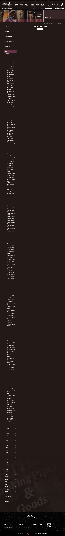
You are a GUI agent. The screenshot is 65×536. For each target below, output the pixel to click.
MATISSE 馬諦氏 (10, 315)
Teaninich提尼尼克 (10, 412)
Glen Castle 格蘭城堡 (10, 249)
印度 (7, 471)
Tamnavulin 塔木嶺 (10, 414)
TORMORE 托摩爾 (10, 406)
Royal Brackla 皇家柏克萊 (11, 365)
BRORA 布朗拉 (9, 122)
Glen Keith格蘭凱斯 (10, 257)
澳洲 (7, 435)
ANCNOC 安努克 (10, 72)
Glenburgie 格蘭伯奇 (10, 251)
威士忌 (6, 51)
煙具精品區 (7, 501)
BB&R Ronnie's (9, 136)
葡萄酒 (6, 479)
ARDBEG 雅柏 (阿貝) (10, 83)
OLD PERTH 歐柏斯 (10, 345)
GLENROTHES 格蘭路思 (11, 229)
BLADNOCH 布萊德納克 (10, 111)
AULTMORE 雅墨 (10, 78)
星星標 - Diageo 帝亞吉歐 (11, 185)
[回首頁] (7, 4)
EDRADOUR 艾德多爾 (11, 179)
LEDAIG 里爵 (9, 297)
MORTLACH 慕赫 (10, 320)
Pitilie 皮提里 (9, 356)
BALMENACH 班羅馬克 (11, 100)
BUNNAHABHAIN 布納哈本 (11, 128)
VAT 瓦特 (8, 421)
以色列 (7, 428)
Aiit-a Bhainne (9, 89)
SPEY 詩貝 (9, 380)
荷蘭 (7, 462)
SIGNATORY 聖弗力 (10, 388)
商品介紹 (47, 23)
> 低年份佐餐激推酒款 (9, 36)
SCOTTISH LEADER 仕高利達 (11, 375)
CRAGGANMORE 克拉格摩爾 (11, 144)
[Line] (36, 524)
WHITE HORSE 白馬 (10, 423)
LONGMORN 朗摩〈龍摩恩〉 (11, 304)
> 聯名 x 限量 (7, 46)
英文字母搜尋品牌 (59, 8)
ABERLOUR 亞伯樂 (10, 70)
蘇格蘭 (7, 53)
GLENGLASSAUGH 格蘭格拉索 (11, 214)
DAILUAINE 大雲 (10, 169)
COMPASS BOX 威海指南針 (11, 153)
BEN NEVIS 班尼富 (10, 102)
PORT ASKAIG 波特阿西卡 (11, 352)
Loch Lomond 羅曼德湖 (11, 306)
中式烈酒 (7, 489)
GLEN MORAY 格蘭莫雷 (10, 226)
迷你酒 (6, 494)
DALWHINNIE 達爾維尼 (11, 173)
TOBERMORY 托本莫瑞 (11, 402)
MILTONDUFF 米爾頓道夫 (11, 318)
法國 (7, 469)
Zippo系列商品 (8, 496)
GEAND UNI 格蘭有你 (10, 247)
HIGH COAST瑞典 (10, 270)
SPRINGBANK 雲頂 (10, 382)
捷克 (7, 459)
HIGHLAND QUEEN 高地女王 (11, 265)
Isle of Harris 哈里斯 (10, 62)
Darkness (8, 187)
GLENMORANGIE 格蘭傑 (11, 223)
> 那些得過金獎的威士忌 (9, 41)
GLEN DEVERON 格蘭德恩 (11, 243)
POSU (60, 530)
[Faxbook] (34, 524)
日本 (7, 438)
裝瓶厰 (7, 474)
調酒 (6, 484)
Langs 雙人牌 (9, 308)
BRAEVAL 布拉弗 (10, 120)
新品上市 (7, 29)
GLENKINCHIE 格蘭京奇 (11, 237)
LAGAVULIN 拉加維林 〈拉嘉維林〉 (10, 293)
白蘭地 (6, 476)
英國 (7, 447)
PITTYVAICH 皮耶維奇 (11, 347)
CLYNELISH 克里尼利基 (10, 141)
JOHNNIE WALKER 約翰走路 (11, 281)
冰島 (7, 450)
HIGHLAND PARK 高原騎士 (11, 262)
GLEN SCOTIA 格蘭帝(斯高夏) (10, 232)
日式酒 (6, 486)
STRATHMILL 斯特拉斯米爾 (11, 396)
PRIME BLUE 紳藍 (10, 354)
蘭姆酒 (6, 491)
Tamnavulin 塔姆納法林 (11, 410)
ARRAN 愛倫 (9, 76)
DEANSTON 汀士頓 (10, 175)
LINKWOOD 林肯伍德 (10, 299)
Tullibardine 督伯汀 (10, 416)
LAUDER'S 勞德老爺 (10, 66)
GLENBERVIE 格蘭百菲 (11, 245)
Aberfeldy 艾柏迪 (10, 87)
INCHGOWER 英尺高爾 (11, 274)
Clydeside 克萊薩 (10, 167)
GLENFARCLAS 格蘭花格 (11, 204)
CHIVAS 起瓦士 (9, 155)
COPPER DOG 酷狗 (10, 165)
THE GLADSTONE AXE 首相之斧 (10, 419)
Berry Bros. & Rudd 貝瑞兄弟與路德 (10, 134)
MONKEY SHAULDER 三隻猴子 (11, 325)
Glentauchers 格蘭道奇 (11, 259)
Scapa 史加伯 (9, 384)
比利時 (7, 464)
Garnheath (8, 253)
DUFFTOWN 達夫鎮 (10, 177)
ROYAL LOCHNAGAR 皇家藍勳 (11, 362)
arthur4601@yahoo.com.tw (40, 526)
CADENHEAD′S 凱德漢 (11, 157)
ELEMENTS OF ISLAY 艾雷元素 (11, 182)
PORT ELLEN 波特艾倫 (11, 349)
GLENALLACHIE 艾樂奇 (10, 208)
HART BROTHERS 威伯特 (11, 268)
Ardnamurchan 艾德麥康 (10, 92)
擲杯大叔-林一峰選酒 (10, 60)
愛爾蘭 (7, 433)
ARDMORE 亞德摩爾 (10, 74)
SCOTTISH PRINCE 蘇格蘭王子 (11, 391)
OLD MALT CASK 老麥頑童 (11, 343)
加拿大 (7, 445)
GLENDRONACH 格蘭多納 (11, 201)
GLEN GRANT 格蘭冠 (10, 218)
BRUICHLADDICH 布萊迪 (11, 125)
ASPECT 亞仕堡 (10, 85)
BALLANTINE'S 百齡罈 (11, 96)
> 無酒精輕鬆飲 (8, 43)
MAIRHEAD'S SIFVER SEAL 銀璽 (11, 328)
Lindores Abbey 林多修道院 (11, 311)
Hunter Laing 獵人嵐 (10, 272)
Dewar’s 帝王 (9, 191)
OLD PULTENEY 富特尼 (10, 340)
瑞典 (7, 452)
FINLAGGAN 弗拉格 (10, 193)
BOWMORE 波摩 (10, 108)
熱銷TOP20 (7, 31)
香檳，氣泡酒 (7, 481)
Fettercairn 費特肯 (10, 195)
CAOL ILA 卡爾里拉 (10, 138)
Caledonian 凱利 (10, 163)
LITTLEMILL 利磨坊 (10, 301)
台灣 (7, 440)
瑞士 (7, 457)
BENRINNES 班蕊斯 (10, 106)
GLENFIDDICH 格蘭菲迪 (11, 211)
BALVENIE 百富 (9, 98)
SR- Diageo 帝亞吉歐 (10, 189)
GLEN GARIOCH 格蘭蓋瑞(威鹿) (10, 198)
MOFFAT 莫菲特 (9, 322)
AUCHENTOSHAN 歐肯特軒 (10, 81)
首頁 (44, 23)
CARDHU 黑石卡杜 (10, 161)
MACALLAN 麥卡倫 (10, 313)
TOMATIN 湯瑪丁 (10, 404)
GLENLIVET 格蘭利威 (10, 220)
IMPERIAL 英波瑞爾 (10, 278)
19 (7, 386)
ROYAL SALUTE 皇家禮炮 (10, 359)
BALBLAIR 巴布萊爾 (10, 94)
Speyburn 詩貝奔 (10, 393)
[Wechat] (38, 524)
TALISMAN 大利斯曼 (10, 408)
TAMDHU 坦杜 (9, 398)
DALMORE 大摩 (9, 171)
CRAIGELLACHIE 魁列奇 (11, 147)
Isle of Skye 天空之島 (10, 64)
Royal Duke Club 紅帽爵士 (10, 370)
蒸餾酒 (6, 48)
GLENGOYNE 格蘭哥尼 (11, 216)
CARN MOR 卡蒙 (10, 159)
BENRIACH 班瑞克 (10, 104)
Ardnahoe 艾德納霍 (10, 68)
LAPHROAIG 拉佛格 (10, 295)
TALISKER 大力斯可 (10, 400)
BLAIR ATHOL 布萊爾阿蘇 (11, 118)
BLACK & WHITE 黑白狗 (11, 114)
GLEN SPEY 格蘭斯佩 (11, 255)
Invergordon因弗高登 (10, 276)
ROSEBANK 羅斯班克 (10, 367)
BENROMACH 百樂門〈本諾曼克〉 (10, 131)
